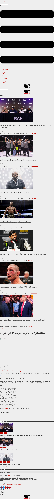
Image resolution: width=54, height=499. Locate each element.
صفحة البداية (5, 69)
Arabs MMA (3, 2)
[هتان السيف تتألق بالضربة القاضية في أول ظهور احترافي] (6, 446)
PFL (1, 447)
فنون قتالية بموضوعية (9, 77)
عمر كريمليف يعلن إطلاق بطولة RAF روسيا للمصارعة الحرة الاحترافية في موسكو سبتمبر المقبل (21, 435)
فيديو (3, 75)
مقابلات (3, 74)
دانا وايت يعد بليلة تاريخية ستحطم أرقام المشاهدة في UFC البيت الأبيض (22, 320)
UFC (5, 81)
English (4, 82)
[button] (27, 36)
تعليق (1, 480)
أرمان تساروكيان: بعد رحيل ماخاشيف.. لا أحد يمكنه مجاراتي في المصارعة (23, 254)
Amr (2, 131)
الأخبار (3, 71)
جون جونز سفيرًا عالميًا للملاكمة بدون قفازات (14, 192)
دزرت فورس (7, 79)
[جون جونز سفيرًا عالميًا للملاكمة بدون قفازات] (6, 460)
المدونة (3, 72)
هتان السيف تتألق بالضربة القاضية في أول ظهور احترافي (18, 160)
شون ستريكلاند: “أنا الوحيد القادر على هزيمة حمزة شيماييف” (19, 287)
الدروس (5, 78)
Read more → (34, 133)
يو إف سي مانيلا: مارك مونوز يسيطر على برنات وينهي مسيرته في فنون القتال (17, 478)
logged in (9, 475)
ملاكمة (1, 433)
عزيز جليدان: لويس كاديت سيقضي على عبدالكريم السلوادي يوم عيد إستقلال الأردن (18, 479)
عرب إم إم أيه (3, 338)
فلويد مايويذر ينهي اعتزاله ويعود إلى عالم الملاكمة (15, 222)
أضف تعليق (2, 367)
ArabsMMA (5, 408)
